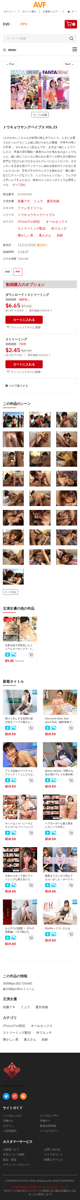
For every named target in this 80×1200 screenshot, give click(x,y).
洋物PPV (45, 1120)
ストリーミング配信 (32, 228)
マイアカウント (53, 1154)
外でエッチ (59, 228)
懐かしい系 (25, 235)
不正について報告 (14, 1154)
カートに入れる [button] (24, 320)
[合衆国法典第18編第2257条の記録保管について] (40, 1187)
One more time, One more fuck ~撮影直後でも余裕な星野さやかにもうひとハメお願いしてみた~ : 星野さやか (59, 720)
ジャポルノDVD (12, 1115)
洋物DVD (8, 1120)
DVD (6, 24)
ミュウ (38, 201)
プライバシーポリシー (16, 1164)
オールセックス (57, 222)
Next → (69, 64)
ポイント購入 (29, 11)
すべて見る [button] (10, 592)
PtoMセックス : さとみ (57, 928)
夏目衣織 (53, 201)
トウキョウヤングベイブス (36, 215)
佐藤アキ (24, 201)
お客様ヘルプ (50, 11)
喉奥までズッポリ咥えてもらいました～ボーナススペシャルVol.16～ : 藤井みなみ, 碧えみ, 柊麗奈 (59, 877)
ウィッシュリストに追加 (26, 327)
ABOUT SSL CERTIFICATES (13, 1085)
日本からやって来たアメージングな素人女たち (19, 877)
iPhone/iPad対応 (29, 222)
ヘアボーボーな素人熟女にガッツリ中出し (59, 825)
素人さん (45, 235)
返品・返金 (10, 1159)
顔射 (60, 235)
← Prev (10, 64)
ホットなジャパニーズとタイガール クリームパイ (19, 825)
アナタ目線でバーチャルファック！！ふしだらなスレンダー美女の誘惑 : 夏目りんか (20, 772)
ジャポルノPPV (49, 1115)
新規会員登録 (48, 1126)
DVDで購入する (18, 385)
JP (73, 11)
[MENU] (74, 49)
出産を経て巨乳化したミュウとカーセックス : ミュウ (20, 647)
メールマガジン (49, 1131)
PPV (24, 24)
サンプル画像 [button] (40, 114)
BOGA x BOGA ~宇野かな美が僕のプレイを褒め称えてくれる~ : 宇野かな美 (59, 772)
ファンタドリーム (30, 208)
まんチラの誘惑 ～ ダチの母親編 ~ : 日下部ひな (19, 930)
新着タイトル (13, 681)
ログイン (8, 11)
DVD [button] (7, 271)
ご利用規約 (10, 1131)
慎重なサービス (53, 1159)
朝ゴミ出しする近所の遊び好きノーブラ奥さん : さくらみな (20, 720)
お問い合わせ (52, 1149)
